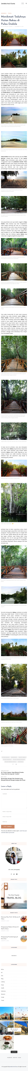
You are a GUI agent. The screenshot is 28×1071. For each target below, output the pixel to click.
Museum (3, 994)
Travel (10, 13)
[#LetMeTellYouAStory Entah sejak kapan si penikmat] (7, 1042)
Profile (2, 997)
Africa (2, 969)
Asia (2, 975)
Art (1, 972)
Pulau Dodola (7, 759)
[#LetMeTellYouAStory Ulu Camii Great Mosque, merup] (21, 1028)
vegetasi (20, 761)
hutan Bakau (5, 757)
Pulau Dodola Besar (19, 759)
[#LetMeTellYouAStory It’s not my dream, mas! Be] (21, 1014)
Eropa (2, 985)
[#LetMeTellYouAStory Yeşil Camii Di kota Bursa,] (7, 1028)
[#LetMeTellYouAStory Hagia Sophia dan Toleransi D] (7, 1014)
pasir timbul (22, 757)
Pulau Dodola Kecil (10, 761)
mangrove (14, 757)
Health (2, 988)
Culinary (3, 981)
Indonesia (3, 13)
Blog (2, 978)
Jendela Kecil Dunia (8, 3)
